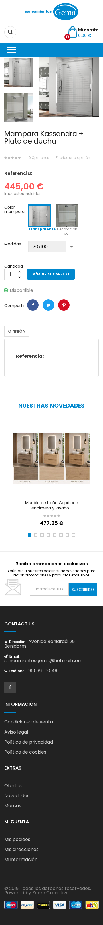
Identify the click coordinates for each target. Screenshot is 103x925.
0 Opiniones (39, 157)
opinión (16, 331)
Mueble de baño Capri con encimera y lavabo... (51, 505)
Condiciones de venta (28, 722)
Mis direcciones (21, 849)
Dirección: (17, 642)
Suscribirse (83, 589)
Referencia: (18, 173)
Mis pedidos (17, 839)
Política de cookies (25, 752)
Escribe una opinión (73, 157)
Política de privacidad (28, 742)
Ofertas (13, 785)
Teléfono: (16, 671)
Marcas (12, 805)
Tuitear (48, 305)
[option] (18, 72)
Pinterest (64, 305)
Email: (14, 656)
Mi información (20, 859)
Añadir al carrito (51, 274)
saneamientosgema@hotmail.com (43, 660)
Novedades (16, 795)
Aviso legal (16, 732)
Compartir (33, 305)
